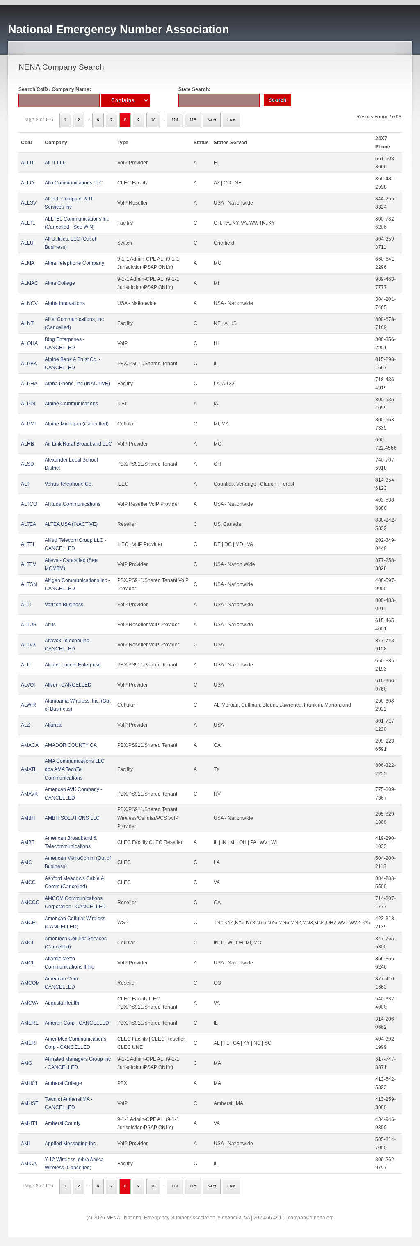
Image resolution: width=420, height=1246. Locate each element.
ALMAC (29, 283)
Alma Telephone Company (74, 263)
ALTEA (28, 524)
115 (192, 120)
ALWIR (28, 705)
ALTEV (28, 564)
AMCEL (29, 922)
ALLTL (28, 223)
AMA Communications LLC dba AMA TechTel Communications (75, 769)
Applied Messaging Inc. (71, 1143)
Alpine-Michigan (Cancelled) (77, 424)
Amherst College (63, 1083)
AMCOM (30, 983)
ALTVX (28, 645)
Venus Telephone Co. (69, 484)
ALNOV (29, 303)
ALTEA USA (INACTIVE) (71, 524)
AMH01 (29, 1083)
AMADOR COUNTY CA (71, 745)
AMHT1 (29, 1123)
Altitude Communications (72, 504)
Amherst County (62, 1123)
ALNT (27, 323)
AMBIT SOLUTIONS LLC (72, 818)
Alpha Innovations (65, 303)
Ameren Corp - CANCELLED (77, 1023)
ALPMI (28, 424)
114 (174, 120)
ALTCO (29, 504)
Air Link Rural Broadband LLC (78, 444)
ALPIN (28, 404)
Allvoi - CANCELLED (68, 685)
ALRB (27, 444)
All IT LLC (55, 163)
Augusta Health (62, 1003)
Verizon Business (64, 604)
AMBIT (28, 818)
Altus (50, 625)
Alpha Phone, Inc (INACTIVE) (77, 384)
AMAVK (29, 794)
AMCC (28, 882)
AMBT (27, 842)
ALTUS (29, 625)
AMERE (30, 1023)
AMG (26, 1063)
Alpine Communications (71, 404)
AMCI (27, 943)
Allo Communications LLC (74, 183)
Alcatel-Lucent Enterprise (73, 665)
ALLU (27, 243)
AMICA (29, 1163)
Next (212, 120)
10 (153, 120)
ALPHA (29, 384)
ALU (26, 665)
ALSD (27, 464)
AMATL (29, 769)
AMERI (29, 1043)
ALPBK (29, 363)
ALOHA (29, 343)
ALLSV (29, 203)
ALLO (27, 183)
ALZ (25, 725)
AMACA (30, 745)
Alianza (53, 725)
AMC (26, 862)
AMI (25, 1143)
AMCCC (30, 902)
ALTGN (29, 584)
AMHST (29, 1103)
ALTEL (28, 544)
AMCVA (29, 1003)
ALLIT (27, 163)
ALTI (26, 604)
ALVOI (28, 685)
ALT (25, 484)
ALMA (27, 263)
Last (231, 120)
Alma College (60, 283)
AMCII (27, 963)
